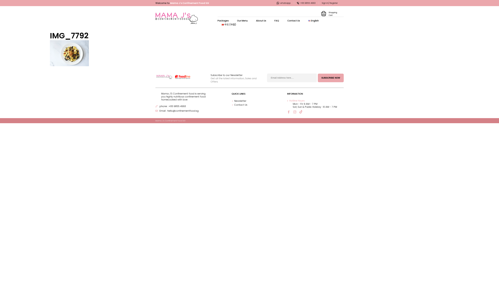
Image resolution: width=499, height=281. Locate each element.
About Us (261, 20)
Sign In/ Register (330, 3)
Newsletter (240, 101)
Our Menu (242, 20)
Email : (163, 110)
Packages (223, 20)
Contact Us (293, 20)
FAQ (276, 20)
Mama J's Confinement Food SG (170, 120)
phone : (163, 106)
